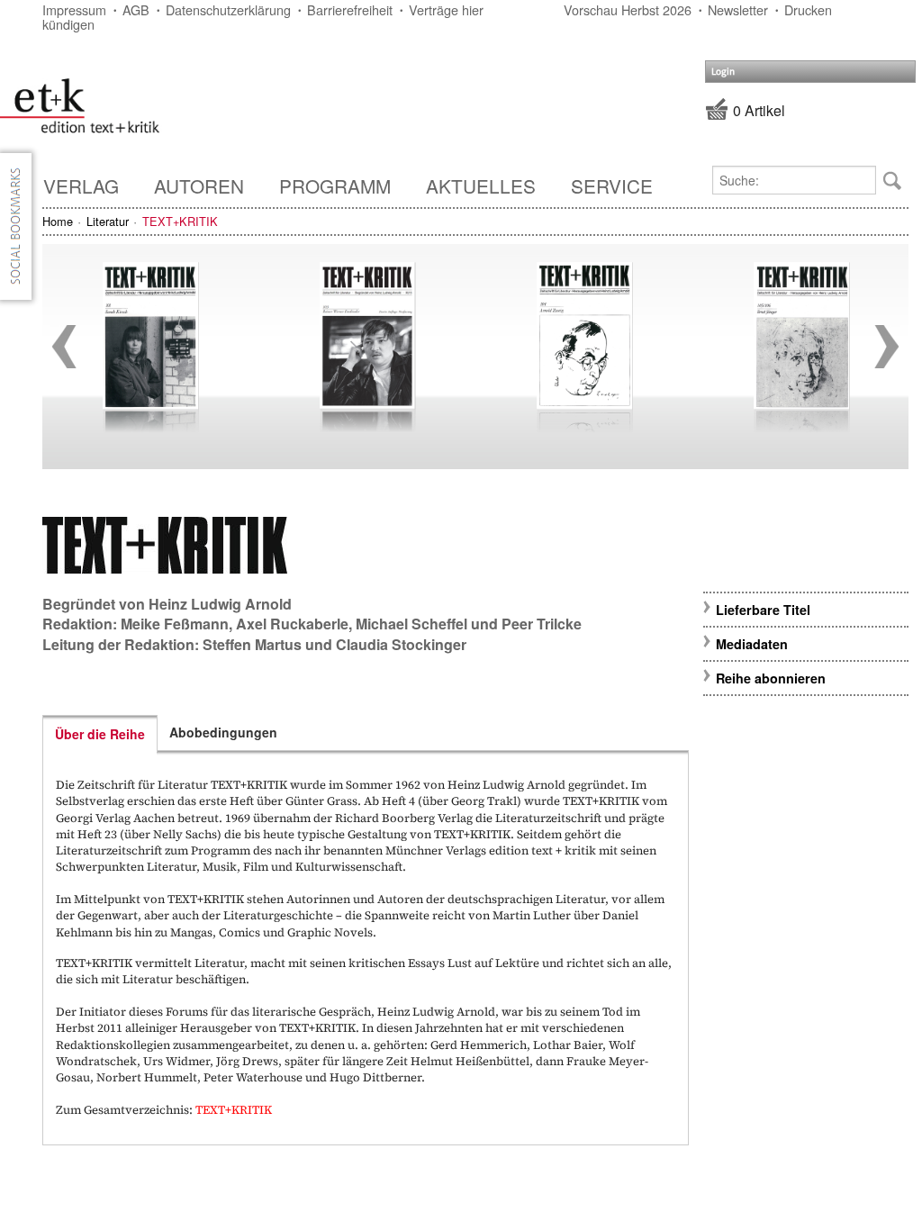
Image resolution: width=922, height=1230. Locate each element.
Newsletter (738, 9)
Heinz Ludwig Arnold (220, 603)
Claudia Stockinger (401, 644)
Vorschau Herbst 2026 (628, 9)
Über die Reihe (100, 734)
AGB (135, 9)
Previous (64, 346)
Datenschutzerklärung (228, 9)
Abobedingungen (223, 732)
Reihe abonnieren (771, 678)
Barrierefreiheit (350, 9)
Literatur (107, 221)
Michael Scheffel (411, 623)
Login (723, 71)
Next (886, 346)
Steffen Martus (252, 644)
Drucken (808, 9)
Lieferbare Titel (763, 610)
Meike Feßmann (175, 623)
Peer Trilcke (542, 623)
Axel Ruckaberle (292, 623)
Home (57, 221)
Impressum (74, 9)
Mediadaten (752, 644)
